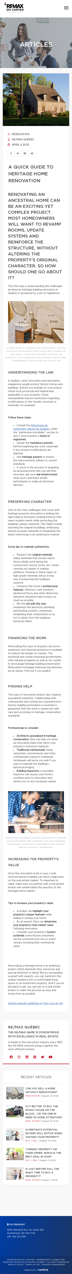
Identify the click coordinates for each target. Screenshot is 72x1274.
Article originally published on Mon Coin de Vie (35, 1003)
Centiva (42, 1270)
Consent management (53, 1265)
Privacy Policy (16, 1265)
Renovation (20, 134)
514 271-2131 (19, 1237)
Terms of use (32, 1265)
